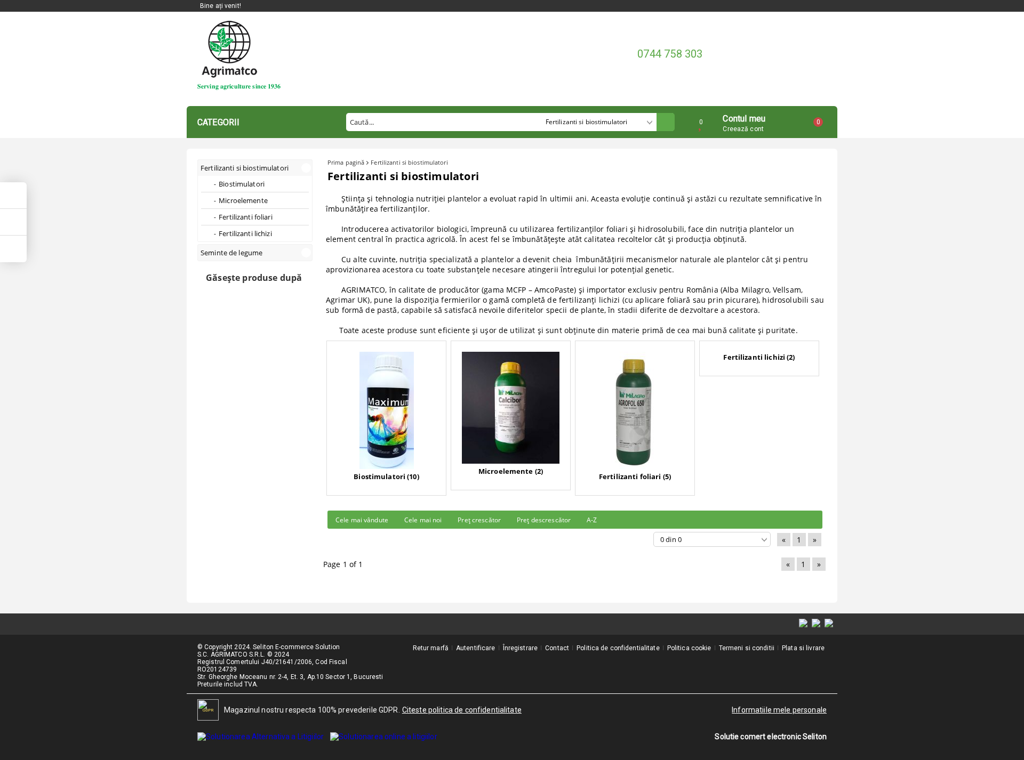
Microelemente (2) (510, 471)
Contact (557, 648)
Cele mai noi (423, 519)
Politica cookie (689, 648)
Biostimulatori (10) (386, 476)
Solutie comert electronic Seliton (771, 736)
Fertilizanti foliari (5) (635, 476)
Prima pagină (345, 162)
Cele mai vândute (361, 519)
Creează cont (743, 129)
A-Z (592, 519)
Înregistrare (520, 648)
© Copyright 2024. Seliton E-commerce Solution (268, 647)
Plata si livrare (803, 648)
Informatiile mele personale (779, 710)
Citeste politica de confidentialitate (462, 710)
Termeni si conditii (746, 648)
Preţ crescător (479, 519)
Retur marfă (431, 648)
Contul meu (744, 118)
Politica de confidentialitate (618, 648)
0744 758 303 (669, 53)
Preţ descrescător (544, 519)
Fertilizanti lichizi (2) (759, 357)
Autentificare (475, 648)
